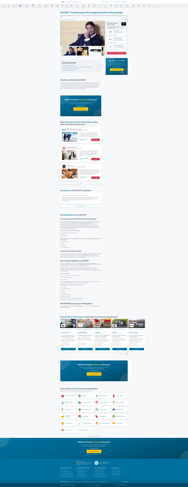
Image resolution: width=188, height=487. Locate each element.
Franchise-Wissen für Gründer (82, 471)
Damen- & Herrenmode (71, 19)
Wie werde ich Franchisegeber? (116, 469)
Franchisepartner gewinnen (115, 471)
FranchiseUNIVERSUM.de (103, 481)
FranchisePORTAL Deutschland (75, 481)
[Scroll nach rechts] (187, 6)
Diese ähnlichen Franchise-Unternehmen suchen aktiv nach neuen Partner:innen (77, 67)
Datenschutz (97, 485)
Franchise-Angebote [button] (105, 1)
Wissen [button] (111, 1)
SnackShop (97, 332)
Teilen (125, 19)
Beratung (62, 329)
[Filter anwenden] (80, 2)
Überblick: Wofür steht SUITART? (69, 65)
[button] (121, 2)
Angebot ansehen (68, 349)
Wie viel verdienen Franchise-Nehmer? (66, 476)
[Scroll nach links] (8, 6)
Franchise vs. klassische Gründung (65, 471)
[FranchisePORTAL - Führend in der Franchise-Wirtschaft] (62, 2)
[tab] (68, 51)
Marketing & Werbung (68, 329)
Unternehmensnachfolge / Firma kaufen (100, 474)
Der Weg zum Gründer (81, 469)
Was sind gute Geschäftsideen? (99, 469)
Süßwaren (102, 329)
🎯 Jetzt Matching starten (81, 109)
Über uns (88, 485)
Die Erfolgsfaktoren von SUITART (69, 70)
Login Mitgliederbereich (115, 474)
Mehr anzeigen (80, 183)
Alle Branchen (75, 1)
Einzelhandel (131, 329)
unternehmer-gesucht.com (94, 481)
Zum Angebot (95, 139)
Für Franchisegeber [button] (117, 1)
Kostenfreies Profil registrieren (116, 473)
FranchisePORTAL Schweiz (85, 481)
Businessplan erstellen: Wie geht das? (100, 476)
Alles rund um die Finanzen (81, 474)
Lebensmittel (97, 329)
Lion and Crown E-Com (66, 332)
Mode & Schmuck (63, 19)
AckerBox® (114, 332)
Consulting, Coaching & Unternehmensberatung (90, 329)
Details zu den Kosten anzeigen (80, 206)
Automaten (114, 329)
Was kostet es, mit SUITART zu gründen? (70, 68)
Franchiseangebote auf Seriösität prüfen (66, 474)
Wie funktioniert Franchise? (64, 469)
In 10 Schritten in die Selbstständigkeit (66, 473)
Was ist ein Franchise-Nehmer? (99, 473)
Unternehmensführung (81, 473)
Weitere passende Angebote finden (116, 53)
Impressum (92, 485)
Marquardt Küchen (133, 332)
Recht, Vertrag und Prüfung (81, 476)
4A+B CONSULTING (82, 332)
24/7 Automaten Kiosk (120, 329)
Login (125, 1)
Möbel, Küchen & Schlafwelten (139, 329)
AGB (100, 485)
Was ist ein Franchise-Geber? (99, 471)
